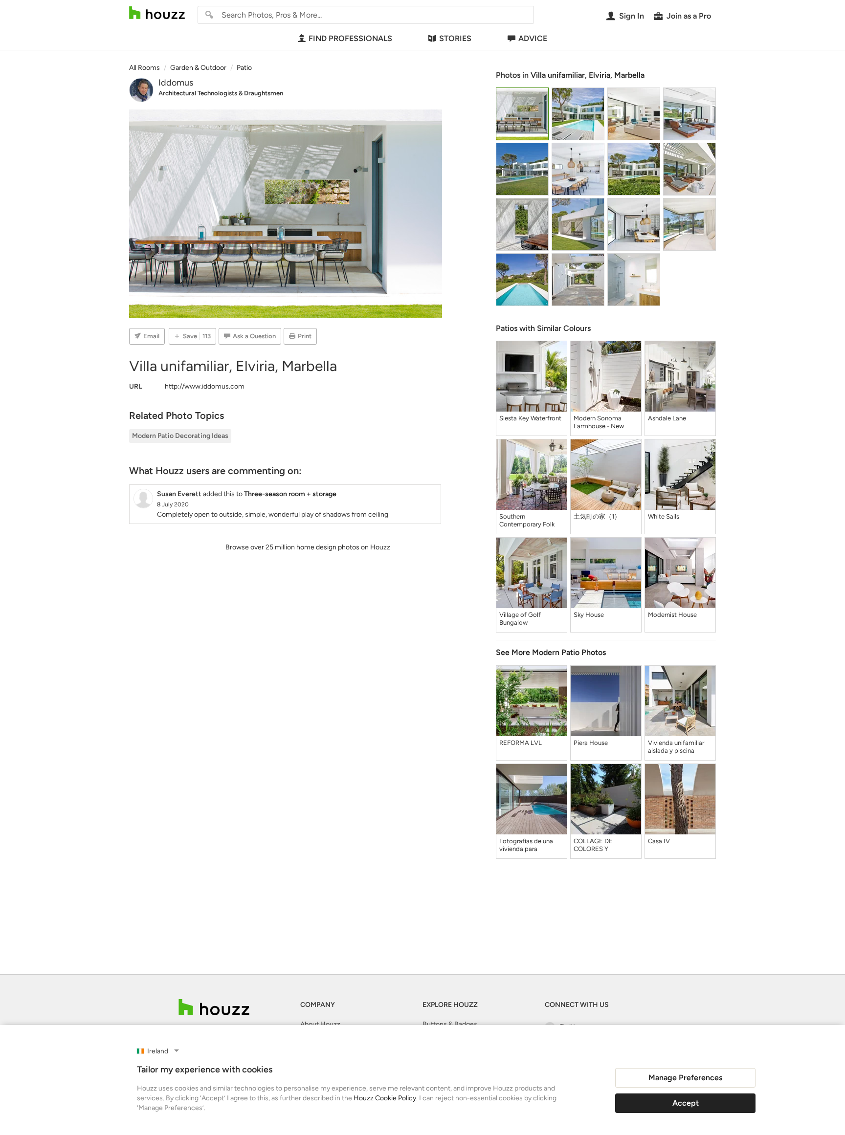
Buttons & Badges (449, 1024)
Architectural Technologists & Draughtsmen (220, 93)
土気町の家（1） (597, 516)
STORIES (455, 38)
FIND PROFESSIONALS (350, 38)
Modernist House (672, 614)
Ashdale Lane (667, 418)
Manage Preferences (685, 1077)
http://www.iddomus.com (205, 386)
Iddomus (175, 82)
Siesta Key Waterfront (530, 418)
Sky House (589, 614)
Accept (685, 1103)
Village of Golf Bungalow (520, 618)
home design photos (327, 547)
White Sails (663, 516)
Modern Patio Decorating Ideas (180, 436)
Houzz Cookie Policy (385, 1098)
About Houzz (320, 1024)
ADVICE (532, 38)
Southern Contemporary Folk (527, 520)
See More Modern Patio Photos (551, 652)
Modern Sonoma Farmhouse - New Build (599, 422)
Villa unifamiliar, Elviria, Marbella (588, 75)
